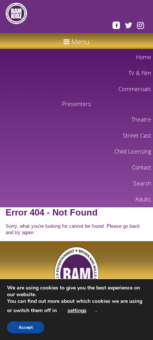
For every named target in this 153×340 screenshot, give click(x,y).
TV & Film (139, 73)
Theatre (141, 119)
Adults (143, 199)
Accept (26, 327)
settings (77, 310)
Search (142, 183)
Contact (141, 167)
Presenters (76, 103)
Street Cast (137, 135)
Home (143, 57)
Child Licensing (132, 151)
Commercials (134, 89)
